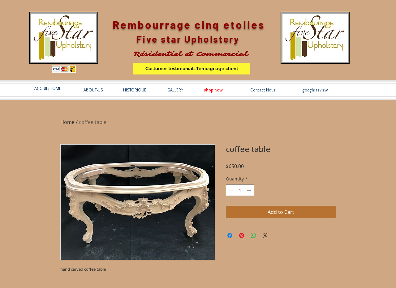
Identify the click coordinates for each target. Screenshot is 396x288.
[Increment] (249, 190)
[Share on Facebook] (230, 235)
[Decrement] (231, 190)
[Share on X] (265, 235)
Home (67, 122)
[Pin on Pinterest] (241, 235)
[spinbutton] (240, 190)
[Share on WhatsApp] (253, 235)
